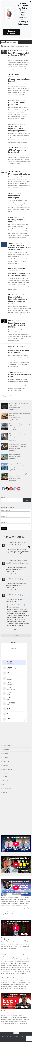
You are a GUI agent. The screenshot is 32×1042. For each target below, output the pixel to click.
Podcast (5, 781)
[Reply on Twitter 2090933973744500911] (6, 590)
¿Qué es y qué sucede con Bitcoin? (19, 80)
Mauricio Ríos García (12, 545)
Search (3, 497)
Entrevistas (12, 193)
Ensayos (17, 74)
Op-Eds (10, 50)
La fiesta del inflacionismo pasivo (19, 375)
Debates (11, 74)
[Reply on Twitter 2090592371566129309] (6, 556)
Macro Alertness (8, 769)
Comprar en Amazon (11, 32)
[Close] (31, 1)
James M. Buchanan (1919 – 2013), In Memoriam (19, 274)
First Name (4, 516)
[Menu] (30, 42)
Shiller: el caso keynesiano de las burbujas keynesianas (17, 128)
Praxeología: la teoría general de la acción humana (17, 325)
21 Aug (8, 547)
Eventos (5, 765)
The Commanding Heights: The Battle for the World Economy (19, 247)
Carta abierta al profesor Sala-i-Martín (18, 352)
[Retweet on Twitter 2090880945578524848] (10, 629)
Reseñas (11, 100)
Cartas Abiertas (13, 269)
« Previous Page (7, 396)
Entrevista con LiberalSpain (14, 197)
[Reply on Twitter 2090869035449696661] (6, 574)
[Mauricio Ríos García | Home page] (12, 42)
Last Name (4, 522)
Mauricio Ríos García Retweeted (19, 542)
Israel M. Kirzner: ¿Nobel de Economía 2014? (18, 54)
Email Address (5, 510)
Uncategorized (13, 147)
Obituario (23, 269)
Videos (16, 50)
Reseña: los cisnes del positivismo (17, 104)
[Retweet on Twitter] (10, 542)
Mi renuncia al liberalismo (19, 174)
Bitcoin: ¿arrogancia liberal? (16, 220)
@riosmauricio (26, 545)
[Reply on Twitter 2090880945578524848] (6, 629)
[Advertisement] (16, 815)
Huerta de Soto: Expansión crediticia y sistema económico (17, 299)
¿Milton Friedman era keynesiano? (17, 151)
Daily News (6, 749)
